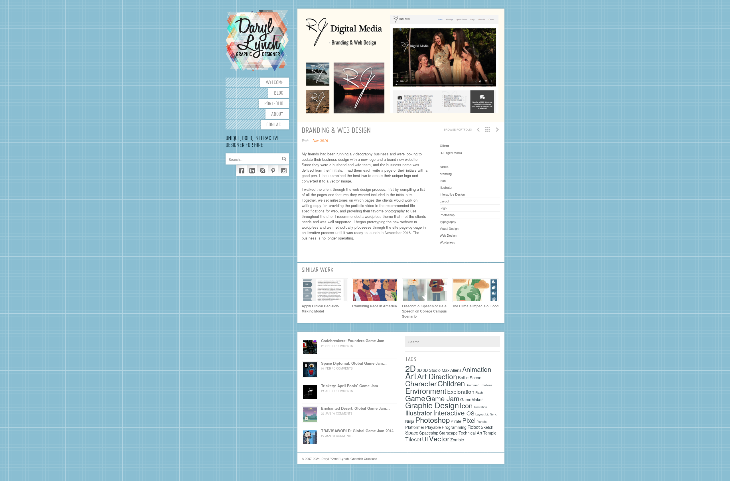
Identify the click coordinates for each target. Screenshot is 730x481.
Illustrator (418, 412)
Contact (274, 125)
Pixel (469, 420)
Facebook (241, 170)
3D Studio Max (436, 370)
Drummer (472, 385)
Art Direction (437, 376)
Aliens (455, 370)
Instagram (283, 170)
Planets (481, 421)
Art (410, 375)
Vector (439, 438)
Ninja (409, 421)
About (277, 114)
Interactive (449, 412)
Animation (476, 369)
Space (411, 432)
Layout (479, 414)
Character (421, 383)
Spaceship (428, 433)
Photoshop (432, 419)
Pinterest (273, 170)
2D (410, 368)
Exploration (460, 391)
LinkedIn (252, 170)
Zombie (457, 440)
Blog (278, 93)
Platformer (414, 427)
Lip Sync (491, 414)
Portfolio (273, 104)
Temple (489, 433)
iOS (469, 413)
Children (451, 383)
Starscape (448, 433)
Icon (466, 405)
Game (415, 398)
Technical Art (470, 433)
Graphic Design (432, 405)
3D (419, 370)
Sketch (487, 427)
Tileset (413, 439)
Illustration (480, 407)
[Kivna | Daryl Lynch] (257, 40)
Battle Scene (469, 377)
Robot (473, 426)
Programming (454, 427)
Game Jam (442, 398)
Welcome (274, 82)
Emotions (486, 385)
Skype (262, 170)
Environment (425, 390)
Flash (479, 392)
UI (425, 439)
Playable (433, 427)
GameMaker (471, 399)
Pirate (456, 421)
